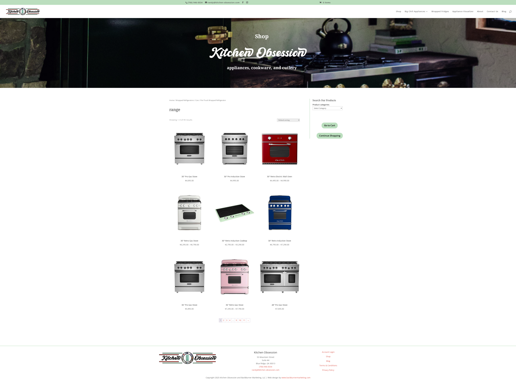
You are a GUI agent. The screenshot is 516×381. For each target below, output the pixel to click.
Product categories (321, 104)
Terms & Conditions (328, 365)
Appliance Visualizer (463, 11)
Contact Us (492, 11)
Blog (504, 11)
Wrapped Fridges (440, 11)
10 (240, 320)
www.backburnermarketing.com (296, 377)
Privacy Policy (328, 370)
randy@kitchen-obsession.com (265, 370)
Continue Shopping (329, 135)
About (480, 11)
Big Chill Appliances (415, 11)
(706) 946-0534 (265, 366)
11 (244, 320)
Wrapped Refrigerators (185, 100)
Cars (197, 100)
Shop (398, 11)
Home (171, 100)
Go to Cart (329, 125)
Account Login (328, 352)
